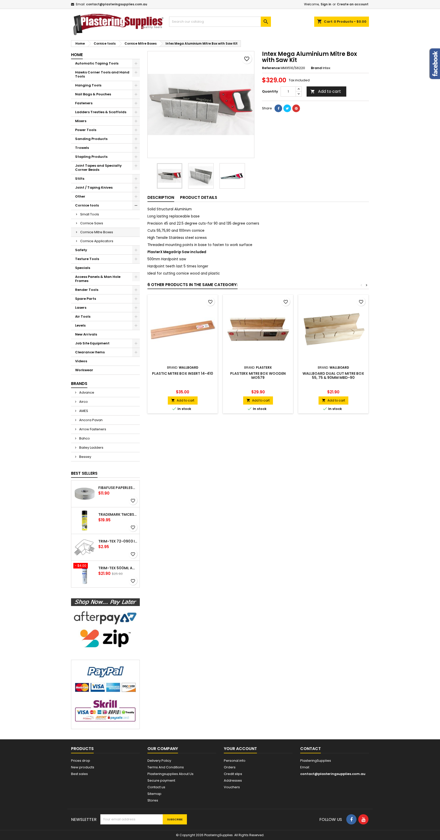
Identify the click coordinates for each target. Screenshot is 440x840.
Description (160, 197)
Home (77, 55)
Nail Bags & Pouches (93, 94)
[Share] (278, 108)
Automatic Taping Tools (96, 63)
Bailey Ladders (90, 447)
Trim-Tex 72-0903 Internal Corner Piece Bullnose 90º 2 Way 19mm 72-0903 (118, 541)
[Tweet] (287, 108)
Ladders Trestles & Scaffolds (100, 112)
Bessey (84, 456)
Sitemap (154, 793)
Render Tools (86, 289)
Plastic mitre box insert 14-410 (182, 373)
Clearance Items (90, 352)
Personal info (234, 760)
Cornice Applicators (96, 241)
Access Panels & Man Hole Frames (97, 278)
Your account (240, 749)
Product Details (198, 197)
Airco (83, 401)
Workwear (84, 370)
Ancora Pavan (90, 420)
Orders (230, 767)
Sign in (326, 4)
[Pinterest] (296, 108)
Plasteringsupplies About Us (170, 773)
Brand (316, 68)
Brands (79, 383)
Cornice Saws (91, 223)
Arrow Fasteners (92, 429)
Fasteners (83, 103)
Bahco (84, 438)
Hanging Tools (88, 85)
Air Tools (82, 316)
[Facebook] (351, 819)
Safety (81, 250)
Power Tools (85, 129)
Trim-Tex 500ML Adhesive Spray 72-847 (118, 568)
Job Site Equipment (92, 343)
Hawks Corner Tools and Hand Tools (102, 74)
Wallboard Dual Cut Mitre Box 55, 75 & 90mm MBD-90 (333, 375)
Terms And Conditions (165, 767)
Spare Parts (85, 298)
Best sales (79, 773)
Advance (86, 392)
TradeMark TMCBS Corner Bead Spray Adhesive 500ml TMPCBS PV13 (118, 514)
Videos (81, 361)
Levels (80, 325)
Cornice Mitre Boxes (96, 232)
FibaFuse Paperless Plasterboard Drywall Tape (118, 488)
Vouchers (232, 787)
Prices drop (80, 760)
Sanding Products (91, 138)
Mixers (80, 121)
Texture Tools (87, 258)
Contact (310, 749)
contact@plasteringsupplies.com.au (116, 4)
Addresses (233, 780)
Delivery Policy (159, 760)
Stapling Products (91, 156)
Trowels (82, 147)
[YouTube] (363, 819)
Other (80, 196)
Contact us (156, 787)
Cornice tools (87, 205)
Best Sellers (84, 473)
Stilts (79, 178)
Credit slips (233, 773)
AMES (83, 410)
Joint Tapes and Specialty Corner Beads (98, 167)
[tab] (160, 198)
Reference (271, 68)
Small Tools (89, 214)
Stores (152, 800)
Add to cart (325, 91)
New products (82, 767)
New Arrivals (86, 334)
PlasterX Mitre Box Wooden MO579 (258, 375)
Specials (82, 267)
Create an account (352, 4)
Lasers (80, 307)
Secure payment (161, 780)
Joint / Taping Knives (94, 187)
